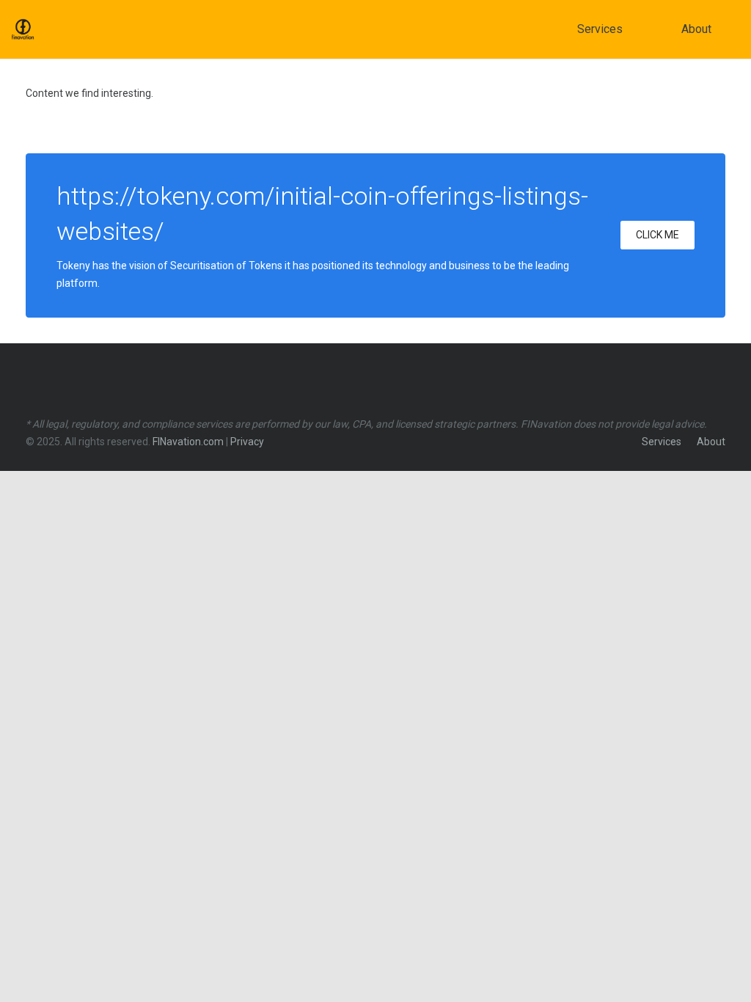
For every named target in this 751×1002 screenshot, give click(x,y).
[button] (632, 29)
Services (661, 441)
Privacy (247, 441)
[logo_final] (22, 29)
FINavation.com (188, 441)
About (711, 441)
